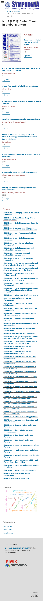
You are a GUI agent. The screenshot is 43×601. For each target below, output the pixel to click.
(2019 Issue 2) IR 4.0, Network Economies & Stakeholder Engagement (20, 279)
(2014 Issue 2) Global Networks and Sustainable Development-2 (17, 347)
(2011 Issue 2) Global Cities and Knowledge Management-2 (20, 378)
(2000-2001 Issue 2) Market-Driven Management (16, 474)
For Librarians (8, 533)
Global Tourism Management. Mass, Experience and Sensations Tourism (21, 69)
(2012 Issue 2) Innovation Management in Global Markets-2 (19, 368)
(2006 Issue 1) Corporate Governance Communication (18, 431)
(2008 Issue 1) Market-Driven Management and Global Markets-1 (20, 413)
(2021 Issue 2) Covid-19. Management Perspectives (18, 259)
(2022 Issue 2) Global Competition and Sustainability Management (18, 249)
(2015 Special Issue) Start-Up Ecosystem (19, 333)
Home (9, 11)
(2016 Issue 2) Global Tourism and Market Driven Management (19, 314)
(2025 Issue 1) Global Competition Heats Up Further (20, 224)
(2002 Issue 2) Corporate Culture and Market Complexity (21, 466)
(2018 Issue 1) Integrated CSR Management (20, 295)
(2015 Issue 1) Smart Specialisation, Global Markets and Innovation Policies (20, 342)
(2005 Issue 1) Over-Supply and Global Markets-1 (18, 441)
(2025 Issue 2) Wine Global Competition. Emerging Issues (19, 219)
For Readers (7, 526)
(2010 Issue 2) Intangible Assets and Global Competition (20, 388)
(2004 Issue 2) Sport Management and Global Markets (21, 446)
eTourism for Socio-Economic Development (19, 172)
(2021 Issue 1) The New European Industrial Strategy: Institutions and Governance (20, 264)
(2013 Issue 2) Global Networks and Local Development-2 (19, 358)
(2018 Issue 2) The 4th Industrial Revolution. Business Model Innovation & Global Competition (20, 290)
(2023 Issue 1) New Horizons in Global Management (18, 244)
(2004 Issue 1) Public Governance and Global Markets (20, 451)
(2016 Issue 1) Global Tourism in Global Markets (18, 319)
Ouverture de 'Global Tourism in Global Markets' (32, 42)
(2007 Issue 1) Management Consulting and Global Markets (20, 421)
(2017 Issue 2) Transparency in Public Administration (18, 304)
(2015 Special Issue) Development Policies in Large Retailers (20, 324)
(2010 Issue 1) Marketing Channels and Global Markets (21, 393)
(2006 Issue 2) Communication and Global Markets (19, 426)
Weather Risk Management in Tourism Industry (21, 119)
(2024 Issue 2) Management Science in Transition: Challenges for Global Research (20, 229)
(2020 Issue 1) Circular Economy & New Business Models (18, 274)
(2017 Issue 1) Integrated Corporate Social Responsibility (20, 309)
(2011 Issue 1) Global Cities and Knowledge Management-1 (20, 383)
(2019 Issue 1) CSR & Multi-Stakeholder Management (18, 284)
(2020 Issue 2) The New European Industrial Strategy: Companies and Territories (20, 269)
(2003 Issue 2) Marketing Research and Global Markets (21, 456)
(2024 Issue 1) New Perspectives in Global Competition (19, 234)
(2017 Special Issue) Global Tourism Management (17, 299)
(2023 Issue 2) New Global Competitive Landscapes (18, 239)
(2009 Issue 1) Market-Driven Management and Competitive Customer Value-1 (20, 403)
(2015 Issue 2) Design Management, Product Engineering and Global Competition (20, 337)
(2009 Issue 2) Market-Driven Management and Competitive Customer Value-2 (20, 398)
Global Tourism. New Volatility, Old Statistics (20, 86)
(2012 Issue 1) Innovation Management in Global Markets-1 (19, 373)
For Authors (7, 529)
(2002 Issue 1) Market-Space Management (20, 470)
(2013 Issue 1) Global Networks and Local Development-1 (19, 363)
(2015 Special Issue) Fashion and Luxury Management (19, 329)
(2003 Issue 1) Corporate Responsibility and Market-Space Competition (20, 461)
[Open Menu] (2, 2)
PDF (28, 56)
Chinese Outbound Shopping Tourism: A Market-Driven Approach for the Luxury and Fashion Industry (19, 136)
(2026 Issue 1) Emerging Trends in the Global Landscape (21, 214)
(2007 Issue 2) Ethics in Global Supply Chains (20, 417)
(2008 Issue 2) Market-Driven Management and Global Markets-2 (20, 408)
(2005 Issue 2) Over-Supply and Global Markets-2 (18, 436)
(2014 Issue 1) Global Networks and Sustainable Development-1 (17, 352)
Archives (17, 11)
